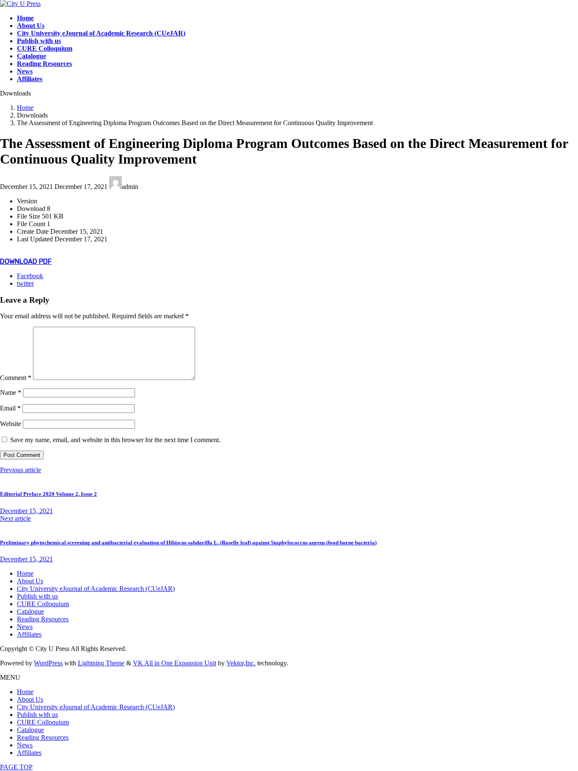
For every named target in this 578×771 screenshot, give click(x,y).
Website (10, 423)
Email (10, 408)
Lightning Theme (101, 663)
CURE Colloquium (43, 603)
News (25, 626)
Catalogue (30, 611)
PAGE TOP (16, 767)
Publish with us (37, 596)
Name (10, 392)
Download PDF (26, 261)
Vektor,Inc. (241, 663)
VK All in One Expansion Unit (174, 663)
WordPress (48, 663)
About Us (30, 581)
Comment (15, 377)
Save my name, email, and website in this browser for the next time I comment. (115, 439)
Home (25, 573)
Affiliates (29, 634)
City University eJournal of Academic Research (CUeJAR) (96, 588)
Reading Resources (43, 619)
